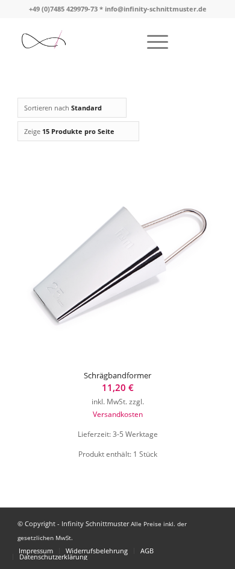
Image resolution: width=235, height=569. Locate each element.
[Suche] (123, 41)
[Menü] (151, 41)
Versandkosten (118, 414)
